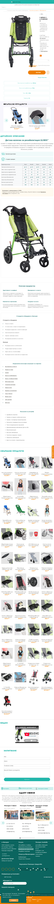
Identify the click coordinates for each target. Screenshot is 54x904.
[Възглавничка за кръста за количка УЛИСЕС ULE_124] (47, 486)
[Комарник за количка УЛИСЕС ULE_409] (34, 558)
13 (17, 104)
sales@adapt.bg (48, 877)
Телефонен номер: (8, 765)
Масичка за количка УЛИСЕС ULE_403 (20, 568)
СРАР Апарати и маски (8, 845)
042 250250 (41, 827)
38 (43, 104)
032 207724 (25, 826)
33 (38, 104)
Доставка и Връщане (41, 845)
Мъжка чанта (8, 396)
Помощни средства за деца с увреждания (17, 10)
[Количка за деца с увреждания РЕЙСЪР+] (16, 115)
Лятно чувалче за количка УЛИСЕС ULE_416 (47, 592)
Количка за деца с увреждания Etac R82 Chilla (7, 711)
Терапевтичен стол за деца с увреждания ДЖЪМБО (7, 521)
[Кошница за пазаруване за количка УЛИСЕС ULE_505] (20, 534)
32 (37, 104)
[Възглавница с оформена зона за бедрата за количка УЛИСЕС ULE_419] (47, 605)
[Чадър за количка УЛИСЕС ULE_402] (7, 558)
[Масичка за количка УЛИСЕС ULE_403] (20, 558)
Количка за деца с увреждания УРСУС (47, 688)
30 (35, 104)
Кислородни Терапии (7, 846)
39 (44, 104)
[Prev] (5, 120)
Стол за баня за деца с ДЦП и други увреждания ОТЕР (20, 521)
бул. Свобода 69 (26, 823)
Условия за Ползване (41, 852)
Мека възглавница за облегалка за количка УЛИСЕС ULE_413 (20, 592)
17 (21, 104)
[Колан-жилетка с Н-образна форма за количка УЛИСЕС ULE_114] (47, 510)
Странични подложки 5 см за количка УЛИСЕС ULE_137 (47, 664)
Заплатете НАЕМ (40, 846)
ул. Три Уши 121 (11, 823)
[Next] (48, 120)
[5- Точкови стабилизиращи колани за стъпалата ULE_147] (7, 677)
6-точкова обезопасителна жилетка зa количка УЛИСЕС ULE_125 (20, 497)
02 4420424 (10, 826)
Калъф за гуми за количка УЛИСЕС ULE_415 (34, 592)
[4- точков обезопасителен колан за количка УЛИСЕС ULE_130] (20, 653)
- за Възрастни (6, 855)
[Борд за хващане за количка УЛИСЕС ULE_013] (20, 677)
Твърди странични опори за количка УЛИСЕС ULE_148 (47, 473)
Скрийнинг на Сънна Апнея (26, 849)
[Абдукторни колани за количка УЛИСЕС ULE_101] (7, 486)
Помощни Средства (7, 850)
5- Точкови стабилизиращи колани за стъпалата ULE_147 (7, 688)
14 (18, 104)
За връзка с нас (39, 850)
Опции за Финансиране (27, 854)
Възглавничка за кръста (11, 366)
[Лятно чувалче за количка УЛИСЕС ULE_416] (47, 581)
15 (19, 104)
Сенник (7, 372)
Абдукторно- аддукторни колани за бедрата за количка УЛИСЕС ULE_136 (7, 664)
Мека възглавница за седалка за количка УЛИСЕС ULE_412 (7, 592)
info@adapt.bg (10, 831)
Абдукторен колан (9, 381)
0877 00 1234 (7, 877)
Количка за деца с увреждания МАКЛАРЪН (33, 688)
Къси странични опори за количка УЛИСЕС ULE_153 (7, 640)
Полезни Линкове (41, 842)
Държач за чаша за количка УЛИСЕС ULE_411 (33, 521)
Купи (38, 72)
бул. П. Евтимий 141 (43, 825)
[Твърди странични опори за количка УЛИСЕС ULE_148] (47, 462)
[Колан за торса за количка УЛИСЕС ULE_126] (47, 629)
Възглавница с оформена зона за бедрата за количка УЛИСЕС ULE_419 (47, 616)
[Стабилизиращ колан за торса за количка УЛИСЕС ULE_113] (34, 629)
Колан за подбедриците (11, 375)
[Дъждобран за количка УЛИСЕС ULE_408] (34, 462)
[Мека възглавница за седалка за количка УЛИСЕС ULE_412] (7, 581)
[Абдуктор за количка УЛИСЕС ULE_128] (34, 486)
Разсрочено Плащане (24, 858)
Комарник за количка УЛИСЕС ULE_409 (34, 568)
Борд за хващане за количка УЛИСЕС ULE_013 (20, 688)
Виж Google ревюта (9, 808)
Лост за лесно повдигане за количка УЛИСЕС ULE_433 (47, 545)
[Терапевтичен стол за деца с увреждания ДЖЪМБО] (7, 510)
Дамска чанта (8, 387)
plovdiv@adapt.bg (27, 831)
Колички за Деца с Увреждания (38, 10)
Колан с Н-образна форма (11, 378)
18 (22, 104)
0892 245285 (10, 828)
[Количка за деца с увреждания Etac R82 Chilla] (7, 701)
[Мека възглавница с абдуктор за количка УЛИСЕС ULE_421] (34, 605)
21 (25, 104)
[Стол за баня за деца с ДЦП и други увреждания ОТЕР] (20, 510)
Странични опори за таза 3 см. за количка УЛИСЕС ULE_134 (33, 664)
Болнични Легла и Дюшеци (9, 848)
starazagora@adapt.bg (44, 833)
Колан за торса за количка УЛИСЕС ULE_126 (47, 640)
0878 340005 (25, 828)
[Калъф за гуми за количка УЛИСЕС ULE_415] (34, 581)
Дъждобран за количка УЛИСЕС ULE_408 (34, 473)
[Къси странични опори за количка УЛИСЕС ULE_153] (7, 629)
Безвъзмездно (22, 857)
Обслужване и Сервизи (25, 845)
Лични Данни (39, 854)
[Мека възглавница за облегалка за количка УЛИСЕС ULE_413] (20, 581)
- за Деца (4, 853)
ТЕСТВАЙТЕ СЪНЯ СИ (52, 452)
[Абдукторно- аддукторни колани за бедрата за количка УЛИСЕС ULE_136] (7, 653)
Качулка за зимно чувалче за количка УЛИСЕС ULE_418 (20, 616)
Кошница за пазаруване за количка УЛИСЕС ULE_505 (20, 545)
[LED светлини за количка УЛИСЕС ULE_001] (34, 534)
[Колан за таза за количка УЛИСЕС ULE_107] (20, 629)
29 (34, 104)
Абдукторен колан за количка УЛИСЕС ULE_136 (7, 545)
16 (20, 104)
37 (42, 104)
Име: (5, 756)
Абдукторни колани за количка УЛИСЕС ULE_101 (7, 497)
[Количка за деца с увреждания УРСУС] (47, 677)
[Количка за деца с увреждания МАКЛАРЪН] (34, 677)
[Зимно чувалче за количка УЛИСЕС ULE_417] (7, 605)
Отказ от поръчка (7, 860)
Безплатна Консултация (25, 846)
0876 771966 (41, 830)
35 (40, 104)
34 (39, 104)
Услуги (21, 842)
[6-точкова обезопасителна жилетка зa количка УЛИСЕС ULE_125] (20, 486)
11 (15, 104)
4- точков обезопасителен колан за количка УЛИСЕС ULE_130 (20, 664)
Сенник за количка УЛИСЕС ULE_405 (37, 126)
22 (26, 104)
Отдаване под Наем (24, 851)
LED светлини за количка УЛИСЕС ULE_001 (33, 545)
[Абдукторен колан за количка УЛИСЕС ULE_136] (7, 534)
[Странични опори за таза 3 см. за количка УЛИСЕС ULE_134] (34, 653)
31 (36, 104)
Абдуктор (7, 402)
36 (41, 104)
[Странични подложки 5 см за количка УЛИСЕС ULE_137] (47, 653)
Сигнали (37, 856)
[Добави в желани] (46, 14)
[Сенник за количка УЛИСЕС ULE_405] (37, 115)
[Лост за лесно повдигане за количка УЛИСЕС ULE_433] (47, 534)
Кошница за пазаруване (11, 390)
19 (23, 104)
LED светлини (8, 399)
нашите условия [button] (7, 897)
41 (46, 104)
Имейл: (6, 761)
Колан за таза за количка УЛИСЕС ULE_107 (20, 640)
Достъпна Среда (8, 858)
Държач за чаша (9, 369)
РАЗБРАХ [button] (13, 900)
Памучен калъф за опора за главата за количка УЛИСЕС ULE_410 (47, 568)
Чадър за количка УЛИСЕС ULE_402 (7, 568)
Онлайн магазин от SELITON (46, 894)
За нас (37, 848)
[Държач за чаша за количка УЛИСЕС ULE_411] (34, 510)
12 (16, 104)
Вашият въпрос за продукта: (12, 770)
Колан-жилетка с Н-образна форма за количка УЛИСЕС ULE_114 (47, 521)
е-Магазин (5, 842)
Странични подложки (10, 384)
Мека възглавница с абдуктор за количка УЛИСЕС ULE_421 (33, 616)
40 (45, 104)
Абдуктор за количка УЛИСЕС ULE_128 (34, 497)
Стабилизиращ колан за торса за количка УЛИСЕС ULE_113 (33, 640)
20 (24, 104)
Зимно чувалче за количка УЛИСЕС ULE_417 (7, 616)
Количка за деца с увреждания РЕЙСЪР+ (17, 126)
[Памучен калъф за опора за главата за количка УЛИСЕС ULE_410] (47, 558)
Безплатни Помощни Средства (30, 864)
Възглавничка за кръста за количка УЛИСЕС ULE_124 (47, 497)
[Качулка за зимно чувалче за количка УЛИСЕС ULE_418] (20, 605)
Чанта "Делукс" (9, 393)
